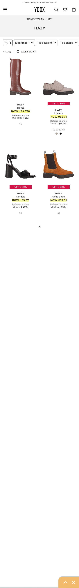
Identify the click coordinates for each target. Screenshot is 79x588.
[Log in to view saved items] (65, 9)
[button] (39, 226)
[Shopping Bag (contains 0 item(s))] (74, 9)
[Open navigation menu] (5, 9)
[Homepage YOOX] (39, 10)
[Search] (56, 9)
